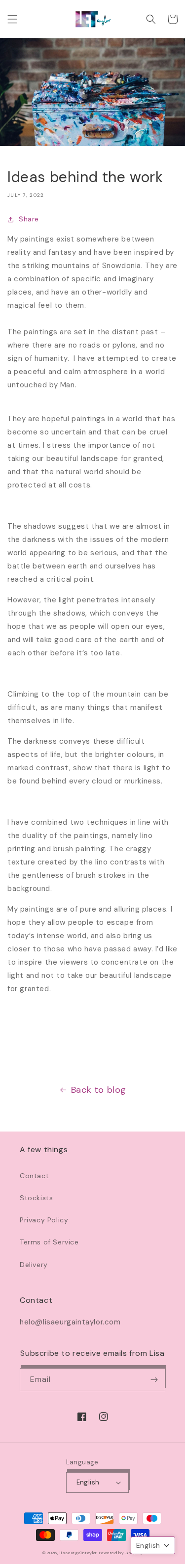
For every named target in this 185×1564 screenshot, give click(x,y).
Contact (34, 1175)
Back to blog (98, 1090)
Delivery (34, 1264)
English (88, 1482)
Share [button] (29, 219)
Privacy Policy (44, 1219)
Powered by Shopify (121, 1553)
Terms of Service (49, 1242)
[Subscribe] (154, 1379)
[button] (12, 19)
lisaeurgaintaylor (78, 1553)
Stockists (36, 1197)
